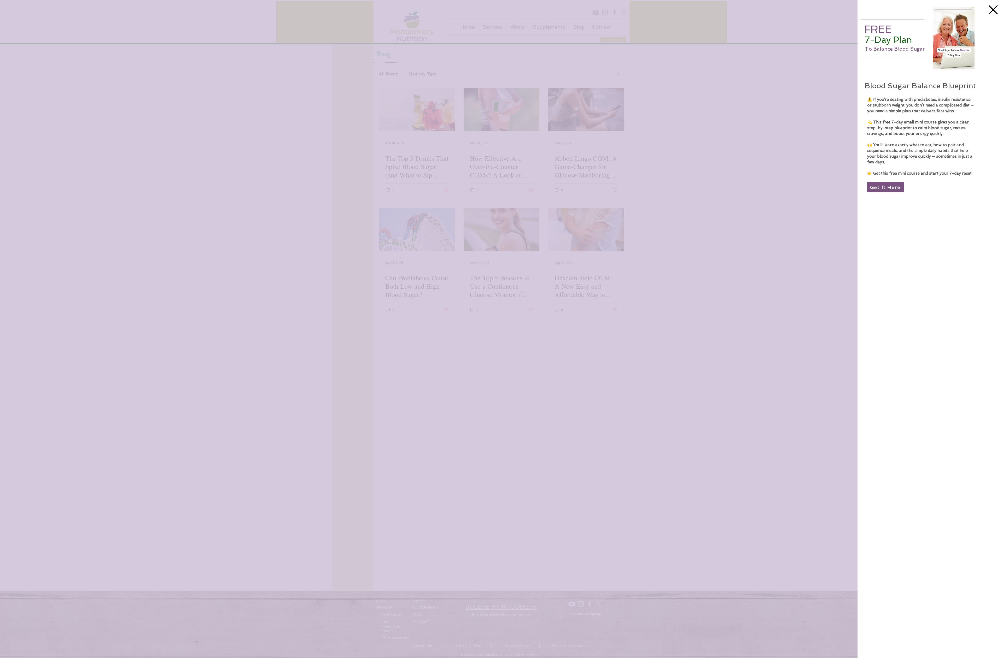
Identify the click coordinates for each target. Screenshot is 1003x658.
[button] (993, 9)
